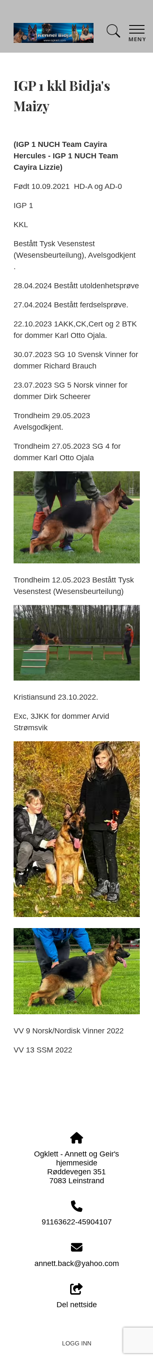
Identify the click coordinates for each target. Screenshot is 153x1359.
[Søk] (113, 32)
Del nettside (77, 1304)
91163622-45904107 (77, 1222)
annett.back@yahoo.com (76, 1263)
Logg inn (76, 1343)
